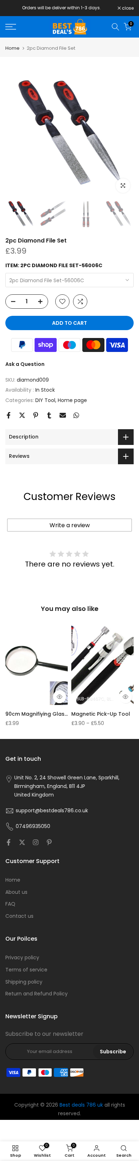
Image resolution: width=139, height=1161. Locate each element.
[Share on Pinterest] (35, 415)
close (127, 8)
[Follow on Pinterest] (49, 842)
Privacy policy (22, 957)
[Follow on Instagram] (35, 842)
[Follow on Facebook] (8, 842)
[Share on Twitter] (22, 415)
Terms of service (26, 969)
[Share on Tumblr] (49, 415)
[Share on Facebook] (8, 415)
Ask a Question (25, 364)
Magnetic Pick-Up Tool (100, 713)
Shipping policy (23, 981)
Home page (72, 400)
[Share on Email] (63, 415)
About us (16, 892)
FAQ (10, 903)
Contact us (19, 916)
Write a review (70, 525)
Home (12, 48)
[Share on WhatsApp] (76, 415)
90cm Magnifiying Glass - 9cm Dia (37, 713)
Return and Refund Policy (36, 993)
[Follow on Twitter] (22, 842)
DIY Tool (45, 400)
